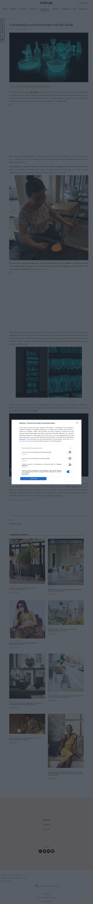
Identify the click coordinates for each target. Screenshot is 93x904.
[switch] (69, 452)
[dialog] (46, 452)
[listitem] (46, 448)
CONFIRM (33, 478)
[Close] (78, 423)
